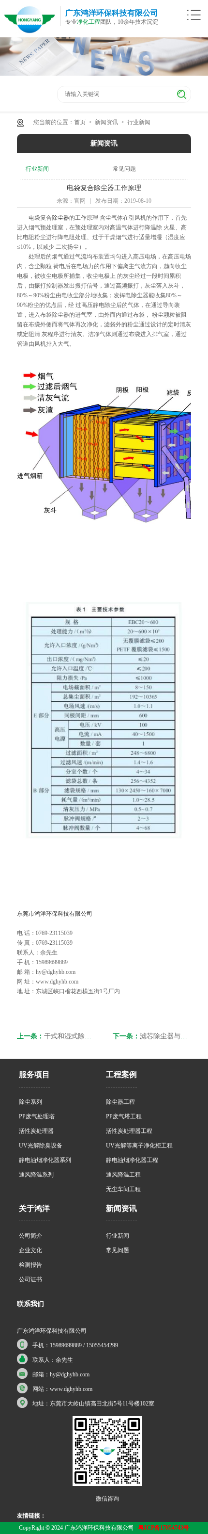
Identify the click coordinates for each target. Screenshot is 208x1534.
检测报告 (30, 1264)
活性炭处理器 (36, 1131)
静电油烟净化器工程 (132, 1160)
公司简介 (30, 1235)
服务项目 (34, 1074)
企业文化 (30, 1250)
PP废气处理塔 (37, 1116)
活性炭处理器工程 (129, 1131)
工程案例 (121, 1074)
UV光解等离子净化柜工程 (139, 1145)
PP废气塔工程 (124, 1116)
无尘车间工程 (123, 1189)
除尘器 (60, 217)
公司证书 (30, 1279)
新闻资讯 (106, 122)
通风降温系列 (36, 1174)
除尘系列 (30, 1101)
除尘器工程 (120, 1101)
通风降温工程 (123, 1174)
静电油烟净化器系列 (45, 1160)
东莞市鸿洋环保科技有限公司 (54, 913)
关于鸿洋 (34, 1208)
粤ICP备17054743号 (163, 1527)
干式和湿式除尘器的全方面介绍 (91, 1036)
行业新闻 (138, 122)
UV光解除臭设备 (40, 1145)
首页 (80, 122)
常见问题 (124, 168)
